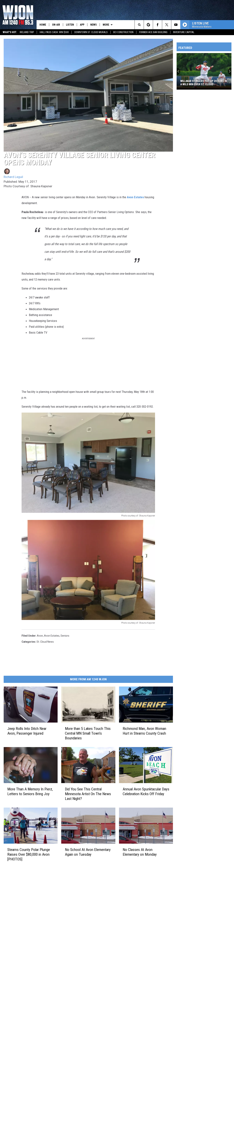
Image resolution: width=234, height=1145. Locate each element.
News (93, 24)
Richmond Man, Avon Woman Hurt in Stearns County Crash (144, 731)
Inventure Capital (183, 32)
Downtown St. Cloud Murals (91, 32)
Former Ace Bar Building (153, 32)
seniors (65, 635)
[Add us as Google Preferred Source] (148, 24)
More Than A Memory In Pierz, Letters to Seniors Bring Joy (30, 791)
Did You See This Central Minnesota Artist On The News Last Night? (88, 794)
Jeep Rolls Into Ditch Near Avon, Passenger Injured (26, 731)
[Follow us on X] (166, 24)
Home (42, 24)
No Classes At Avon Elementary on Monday (140, 852)
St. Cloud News (45, 641)
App (82, 24)
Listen (70, 24)
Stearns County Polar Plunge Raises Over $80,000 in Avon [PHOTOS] (28, 854)
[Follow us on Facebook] (157, 24)
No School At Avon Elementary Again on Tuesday (88, 852)
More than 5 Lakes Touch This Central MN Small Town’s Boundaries (88, 733)
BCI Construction (123, 32)
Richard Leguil (13, 177)
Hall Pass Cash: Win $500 (54, 32)
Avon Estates (135, 197)
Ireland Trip (27, 32)
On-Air (56, 24)
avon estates (51, 635)
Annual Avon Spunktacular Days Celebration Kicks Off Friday (146, 791)
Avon (40, 635)
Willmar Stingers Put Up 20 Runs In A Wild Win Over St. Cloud (203, 82)
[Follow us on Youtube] (175, 24)
